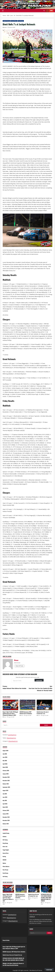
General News (14, 20)
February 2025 (6, 810)
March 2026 (5, 767)
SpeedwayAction (12, 735)
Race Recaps (20, 20)
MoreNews (32, 970)
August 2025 (5, 790)
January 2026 (6, 774)
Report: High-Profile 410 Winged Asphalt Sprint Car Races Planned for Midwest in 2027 (10, 713)
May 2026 (5, 760)
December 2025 (6, 777)
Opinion (4, 863)
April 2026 (5, 764)
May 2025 (5, 800)
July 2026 (5, 754)
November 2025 (6, 780)
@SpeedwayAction (11, 738)
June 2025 (5, 797)
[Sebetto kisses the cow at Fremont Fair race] (44, 705)
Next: (40, 688)
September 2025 (6, 787)
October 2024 (6, 824)
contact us (32, 916)
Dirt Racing (40, 706)
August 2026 (5, 750)
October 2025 (6, 784)
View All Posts (19, 666)
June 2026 (5, 757)
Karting (4, 856)
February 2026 (6, 770)
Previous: (14, 687)
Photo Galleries (6, 866)
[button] (2, 10)
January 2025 (5, 814)
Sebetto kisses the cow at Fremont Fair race (42, 712)
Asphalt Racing (6, 20)
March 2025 (5, 807)
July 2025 (5, 794)
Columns (4, 836)
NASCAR (30, 708)
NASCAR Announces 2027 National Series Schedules (26, 712)
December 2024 (6, 817)
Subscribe (39, 680)
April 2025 (5, 804)
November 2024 (6, 820)
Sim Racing (5, 876)
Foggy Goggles (6, 850)
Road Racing (5, 873)
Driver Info (5, 846)
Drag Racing (5, 843)
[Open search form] (44, 10)
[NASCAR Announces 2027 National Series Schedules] (27, 705)
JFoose (5, 27)
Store (51, 10)
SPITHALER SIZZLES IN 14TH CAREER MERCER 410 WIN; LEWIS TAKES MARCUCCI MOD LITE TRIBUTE (46, 897)
